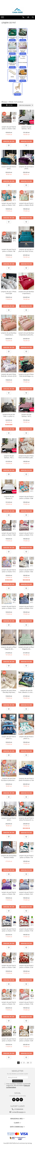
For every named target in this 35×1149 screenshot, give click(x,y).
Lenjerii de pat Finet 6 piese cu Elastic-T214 (26, 534)
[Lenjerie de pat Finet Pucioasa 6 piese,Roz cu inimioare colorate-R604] (9, 768)
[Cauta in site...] (33, 17)
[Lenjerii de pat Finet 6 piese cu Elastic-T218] (26, 958)
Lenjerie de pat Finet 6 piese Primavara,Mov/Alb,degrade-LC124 (26, 167)
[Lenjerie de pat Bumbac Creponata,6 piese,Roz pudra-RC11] (26, 323)
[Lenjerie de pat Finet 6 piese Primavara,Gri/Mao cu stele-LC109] (9, 809)
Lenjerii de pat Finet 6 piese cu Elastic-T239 (26, 1040)
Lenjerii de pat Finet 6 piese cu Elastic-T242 (9, 128)
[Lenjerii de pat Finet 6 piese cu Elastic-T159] (9, 921)
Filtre (10, 105)
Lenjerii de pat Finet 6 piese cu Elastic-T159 (9, 930)
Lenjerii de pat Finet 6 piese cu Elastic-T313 (26, 607)
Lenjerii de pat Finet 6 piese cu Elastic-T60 (9, 893)
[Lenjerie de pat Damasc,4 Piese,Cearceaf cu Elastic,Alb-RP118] (9, 487)
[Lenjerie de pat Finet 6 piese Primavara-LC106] (26, 768)
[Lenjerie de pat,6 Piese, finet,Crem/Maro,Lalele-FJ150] (26, 446)
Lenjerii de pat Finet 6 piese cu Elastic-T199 (26, 1003)
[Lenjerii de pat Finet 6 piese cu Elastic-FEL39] (26, 195)
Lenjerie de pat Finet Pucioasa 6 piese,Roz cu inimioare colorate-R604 (9, 779)
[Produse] (2, 17)
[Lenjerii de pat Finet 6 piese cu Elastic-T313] (26, 599)
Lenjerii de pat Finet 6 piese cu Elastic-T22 (9, 1003)
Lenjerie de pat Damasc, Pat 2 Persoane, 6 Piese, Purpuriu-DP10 (26, 415)
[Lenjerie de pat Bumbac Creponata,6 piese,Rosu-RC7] (26, 281)
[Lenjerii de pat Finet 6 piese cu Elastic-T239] (26, 1031)
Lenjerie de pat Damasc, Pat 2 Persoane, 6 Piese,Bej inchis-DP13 (9, 457)
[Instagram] (21, 1099)
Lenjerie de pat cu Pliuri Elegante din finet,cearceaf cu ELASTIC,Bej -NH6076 (9, 648)
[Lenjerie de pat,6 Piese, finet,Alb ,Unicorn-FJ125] (9, 364)
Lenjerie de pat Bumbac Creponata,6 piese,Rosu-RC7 (26, 292)
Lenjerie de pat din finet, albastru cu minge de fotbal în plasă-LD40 (26, 691)
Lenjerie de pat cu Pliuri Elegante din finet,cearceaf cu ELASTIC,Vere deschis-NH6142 (26, 648)
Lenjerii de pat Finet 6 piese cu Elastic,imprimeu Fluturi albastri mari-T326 (9, 737)
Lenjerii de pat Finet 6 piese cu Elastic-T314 (9, 607)
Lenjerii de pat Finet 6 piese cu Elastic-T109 (9, 1040)
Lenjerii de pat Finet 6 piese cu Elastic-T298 (26, 497)
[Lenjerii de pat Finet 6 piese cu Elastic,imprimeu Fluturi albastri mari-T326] (9, 724)
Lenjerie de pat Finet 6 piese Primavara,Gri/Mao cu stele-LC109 (8, 819)
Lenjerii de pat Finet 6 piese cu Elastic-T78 (26, 856)
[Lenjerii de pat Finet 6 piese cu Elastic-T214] (26, 525)
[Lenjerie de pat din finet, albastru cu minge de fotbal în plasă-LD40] (26, 679)
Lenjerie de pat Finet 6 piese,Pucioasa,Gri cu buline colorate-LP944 (26, 819)
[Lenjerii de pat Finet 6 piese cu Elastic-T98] (9, 237)
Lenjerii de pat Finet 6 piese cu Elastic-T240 (9, 966)
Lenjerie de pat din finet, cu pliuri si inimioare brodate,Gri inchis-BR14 (9, 415)
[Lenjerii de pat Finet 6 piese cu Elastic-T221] (26, 884)
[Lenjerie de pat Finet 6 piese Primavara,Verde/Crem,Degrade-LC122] (9, 157)
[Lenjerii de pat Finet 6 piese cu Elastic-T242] (9, 117)
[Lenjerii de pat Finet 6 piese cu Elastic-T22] (9, 994)
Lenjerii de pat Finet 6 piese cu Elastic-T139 (26, 930)
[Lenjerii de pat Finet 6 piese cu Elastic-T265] (26, 562)
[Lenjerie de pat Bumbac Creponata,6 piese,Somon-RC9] (9, 323)
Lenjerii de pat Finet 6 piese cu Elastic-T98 (9, 250)
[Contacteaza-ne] (23, 17)
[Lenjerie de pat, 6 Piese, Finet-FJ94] (9, 281)
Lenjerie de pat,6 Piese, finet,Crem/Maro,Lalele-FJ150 (26, 457)
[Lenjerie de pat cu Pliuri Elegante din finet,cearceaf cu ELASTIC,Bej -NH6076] (9, 637)
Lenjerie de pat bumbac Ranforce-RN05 (9, 856)
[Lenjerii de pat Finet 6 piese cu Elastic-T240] (9, 958)
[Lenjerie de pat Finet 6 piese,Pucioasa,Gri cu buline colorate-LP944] (26, 809)
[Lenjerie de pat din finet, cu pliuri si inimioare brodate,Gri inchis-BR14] (9, 404)
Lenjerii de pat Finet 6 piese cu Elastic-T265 (26, 571)
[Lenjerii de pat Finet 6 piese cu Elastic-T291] (9, 195)
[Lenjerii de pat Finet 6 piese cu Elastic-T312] (9, 562)
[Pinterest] (17, 1099)
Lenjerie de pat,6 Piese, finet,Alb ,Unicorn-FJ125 (8, 375)
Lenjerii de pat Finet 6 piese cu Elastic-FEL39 (26, 204)
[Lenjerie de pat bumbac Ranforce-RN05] (9, 847)
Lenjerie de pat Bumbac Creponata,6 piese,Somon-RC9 (9, 334)
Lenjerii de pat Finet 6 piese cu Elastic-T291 (9, 204)
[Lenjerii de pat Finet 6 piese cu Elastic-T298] (26, 487)
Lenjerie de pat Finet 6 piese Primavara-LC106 (26, 779)
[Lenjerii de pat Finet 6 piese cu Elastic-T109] (9, 1031)
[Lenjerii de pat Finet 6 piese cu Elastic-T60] (9, 884)
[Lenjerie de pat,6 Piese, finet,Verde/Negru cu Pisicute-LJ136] (26, 364)
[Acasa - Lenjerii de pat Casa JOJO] (17, 10)
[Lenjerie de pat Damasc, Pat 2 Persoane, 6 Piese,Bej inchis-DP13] (9, 445)
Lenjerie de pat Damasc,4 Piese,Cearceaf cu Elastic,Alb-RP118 (8, 497)
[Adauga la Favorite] (9, 145)
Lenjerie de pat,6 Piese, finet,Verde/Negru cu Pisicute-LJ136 (26, 375)
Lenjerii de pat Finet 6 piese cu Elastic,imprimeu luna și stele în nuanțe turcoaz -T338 (26, 737)
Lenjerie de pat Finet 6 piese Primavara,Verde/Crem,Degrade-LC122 (9, 167)
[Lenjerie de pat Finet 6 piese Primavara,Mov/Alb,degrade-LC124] (26, 157)
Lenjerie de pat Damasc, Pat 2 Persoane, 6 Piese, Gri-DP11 (26, 128)
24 (28, 1063)
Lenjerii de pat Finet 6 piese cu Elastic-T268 (9, 534)
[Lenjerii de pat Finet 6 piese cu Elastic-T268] (9, 525)
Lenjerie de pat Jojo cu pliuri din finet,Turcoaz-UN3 (26, 250)
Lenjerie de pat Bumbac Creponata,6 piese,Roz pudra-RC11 (26, 334)
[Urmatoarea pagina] (31, 1062)
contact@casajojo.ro (18, 1112)
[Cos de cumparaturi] (28, 17)
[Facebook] (14, 1099)
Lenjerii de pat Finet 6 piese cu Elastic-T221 (26, 893)
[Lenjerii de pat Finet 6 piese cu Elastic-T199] (26, 994)
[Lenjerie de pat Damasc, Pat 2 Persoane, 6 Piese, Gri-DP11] (26, 117)
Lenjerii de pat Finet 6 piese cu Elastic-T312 (9, 571)
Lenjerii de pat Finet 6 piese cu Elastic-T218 (26, 966)
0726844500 (18, 1109)
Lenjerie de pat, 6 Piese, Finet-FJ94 (9, 292)
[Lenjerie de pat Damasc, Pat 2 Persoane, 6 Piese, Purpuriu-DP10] (26, 405)
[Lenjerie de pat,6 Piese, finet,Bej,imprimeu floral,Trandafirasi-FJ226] (9, 679)
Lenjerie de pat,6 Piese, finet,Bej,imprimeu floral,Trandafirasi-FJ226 (9, 691)
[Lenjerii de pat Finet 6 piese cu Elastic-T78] (26, 847)
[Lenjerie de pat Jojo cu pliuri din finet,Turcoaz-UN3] (26, 236)
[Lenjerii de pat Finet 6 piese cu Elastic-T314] (9, 599)
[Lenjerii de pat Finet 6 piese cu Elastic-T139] (26, 921)
